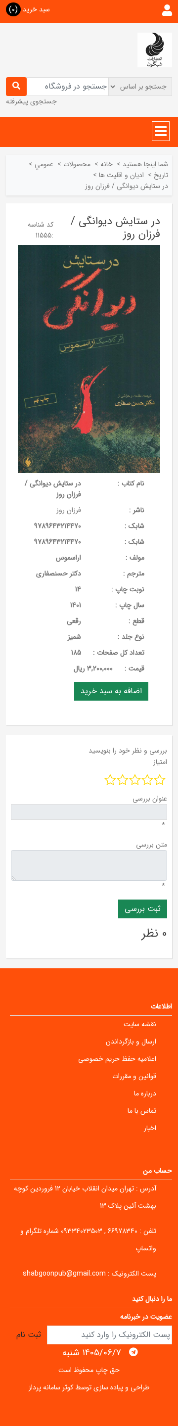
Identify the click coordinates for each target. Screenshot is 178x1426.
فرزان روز (68, 510)
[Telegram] (133, 1352)
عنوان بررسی (150, 798)
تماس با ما (142, 1110)
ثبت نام (28, 1335)
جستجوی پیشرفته (31, 101)
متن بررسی (151, 844)
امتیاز (160, 762)
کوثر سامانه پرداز (51, 1387)
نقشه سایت (140, 1024)
